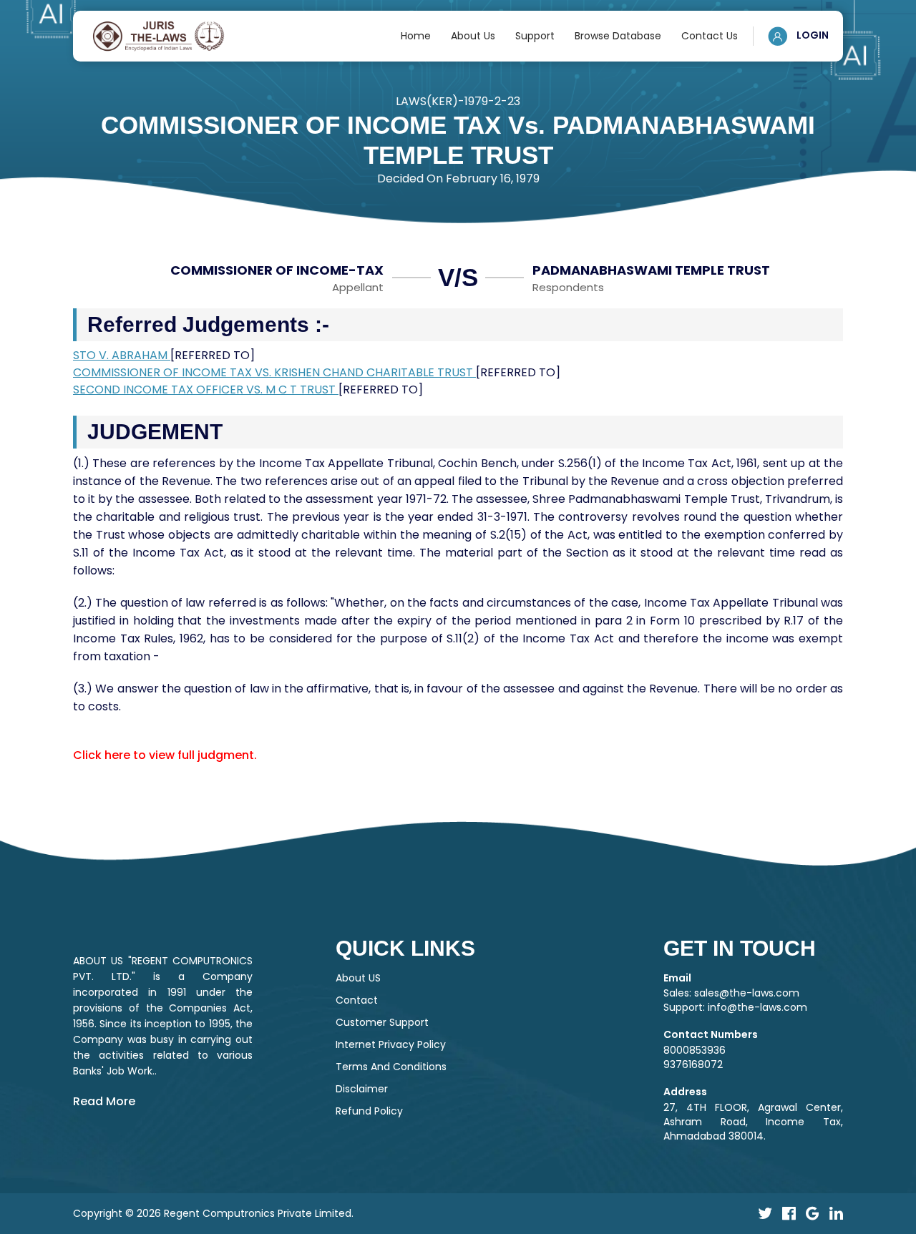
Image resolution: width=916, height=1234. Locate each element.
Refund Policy (369, 1111)
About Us (473, 36)
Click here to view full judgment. (165, 755)
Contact (357, 1000)
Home (416, 36)
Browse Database (618, 36)
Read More (104, 1101)
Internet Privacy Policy (391, 1044)
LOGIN (811, 35)
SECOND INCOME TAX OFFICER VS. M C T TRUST (205, 389)
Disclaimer (362, 1089)
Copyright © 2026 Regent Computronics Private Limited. (213, 1213)
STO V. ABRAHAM (121, 355)
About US (358, 978)
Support (535, 36)
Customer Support (382, 1022)
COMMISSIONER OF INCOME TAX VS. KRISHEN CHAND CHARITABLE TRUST (274, 372)
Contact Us (709, 36)
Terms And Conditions (391, 1066)
